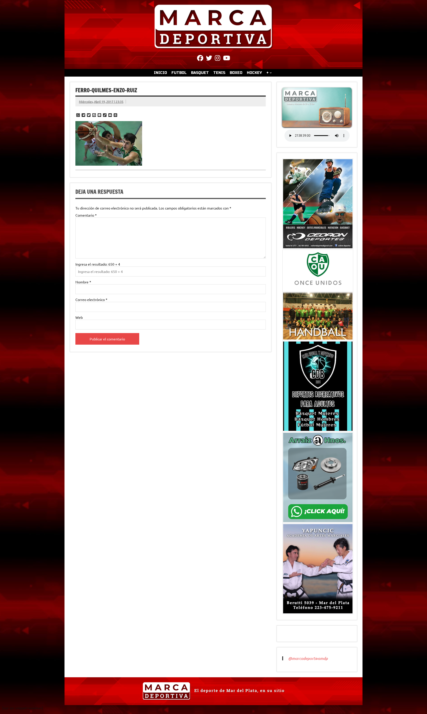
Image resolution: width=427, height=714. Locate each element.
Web (79, 317)
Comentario (86, 215)
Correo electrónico (91, 299)
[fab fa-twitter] (209, 59)
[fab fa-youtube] (226, 59)
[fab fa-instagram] (217, 59)
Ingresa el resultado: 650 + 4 (97, 264)
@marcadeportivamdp (308, 658)
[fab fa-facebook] (200, 59)
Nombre (83, 282)
